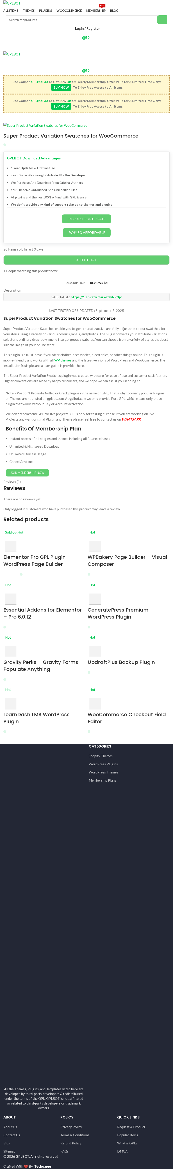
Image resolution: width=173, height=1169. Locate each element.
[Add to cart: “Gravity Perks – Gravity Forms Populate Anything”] (10, 651)
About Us (10, 1127)
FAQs (64, 1151)
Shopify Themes (101, 756)
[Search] (86, 61)
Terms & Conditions (74, 1135)
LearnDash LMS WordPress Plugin (36, 718)
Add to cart (86, 260)
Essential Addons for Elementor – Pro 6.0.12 (42, 613)
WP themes (62, 360)
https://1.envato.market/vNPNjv (96, 297)
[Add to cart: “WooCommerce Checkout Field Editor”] (95, 703)
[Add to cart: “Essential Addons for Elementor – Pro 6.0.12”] (10, 599)
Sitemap (9, 1151)
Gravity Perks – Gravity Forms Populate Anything (40, 666)
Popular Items (127, 1135)
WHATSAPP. (131, 419)
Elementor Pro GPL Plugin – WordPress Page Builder (37, 561)
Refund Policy (70, 1143)
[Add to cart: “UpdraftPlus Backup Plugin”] (95, 651)
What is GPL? (127, 1143)
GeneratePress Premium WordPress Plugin (118, 613)
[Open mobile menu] (86, 46)
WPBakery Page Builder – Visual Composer (127, 561)
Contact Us (11, 1135)
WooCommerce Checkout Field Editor (127, 718)
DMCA (122, 1151)
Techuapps (43, 1166)
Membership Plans (102, 780)
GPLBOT (22, 1156)
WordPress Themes (103, 772)
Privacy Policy (71, 1127)
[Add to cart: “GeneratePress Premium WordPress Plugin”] (95, 599)
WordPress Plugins (103, 764)
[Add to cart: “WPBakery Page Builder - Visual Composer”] (95, 546)
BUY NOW (61, 87)
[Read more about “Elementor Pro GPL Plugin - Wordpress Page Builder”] (10, 546)
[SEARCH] (162, 19)
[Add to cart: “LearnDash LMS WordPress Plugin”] (10, 703)
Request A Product (131, 1127)
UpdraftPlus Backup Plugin (121, 662)
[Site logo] (11, 3)
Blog (7, 1143)
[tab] (76, 283)
